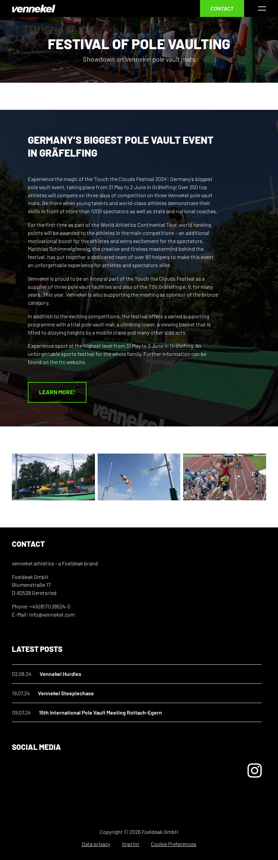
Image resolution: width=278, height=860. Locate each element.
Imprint (130, 844)
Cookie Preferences (173, 844)
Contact (222, 8)
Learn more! (57, 391)
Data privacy (96, 844)
